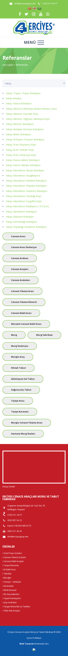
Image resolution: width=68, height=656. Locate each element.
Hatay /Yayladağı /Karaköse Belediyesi (26, 226)
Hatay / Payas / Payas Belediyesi (23, 93)
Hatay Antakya (13, 98)
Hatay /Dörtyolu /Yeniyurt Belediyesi (25, 139)
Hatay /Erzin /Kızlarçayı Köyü (21, 155)
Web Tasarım (26, 643)
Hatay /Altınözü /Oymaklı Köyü (22, 113)
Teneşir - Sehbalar (12, 581)
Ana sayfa (7, 64)
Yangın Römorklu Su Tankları (16, 606)
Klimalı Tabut (18, 367)
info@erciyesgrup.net (24, 3)
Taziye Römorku (11, 565)
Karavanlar (8, 586)
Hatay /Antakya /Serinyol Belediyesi (24, 129)
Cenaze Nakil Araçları (13, 561)
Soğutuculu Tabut (21, 389)
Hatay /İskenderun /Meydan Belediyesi (26, 185)
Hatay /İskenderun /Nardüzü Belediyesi (26, 191)
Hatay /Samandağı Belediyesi (21, 221)
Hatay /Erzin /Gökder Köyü (20, 149)
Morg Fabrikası (44, 334)
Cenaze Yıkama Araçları (14, 557)
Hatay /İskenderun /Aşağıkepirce (23, 175)
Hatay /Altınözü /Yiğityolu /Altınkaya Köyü (28, 118)
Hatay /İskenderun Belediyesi (21, 211)
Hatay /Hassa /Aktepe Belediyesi (23, 165)
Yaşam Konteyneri (12, 598)
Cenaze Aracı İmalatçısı (24, 247)
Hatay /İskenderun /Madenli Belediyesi (26, 180)
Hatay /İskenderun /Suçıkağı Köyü (23, 196)
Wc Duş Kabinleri (11, 594)
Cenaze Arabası (19, 258)
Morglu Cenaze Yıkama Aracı (26, 422)
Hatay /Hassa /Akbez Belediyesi (22, 160)
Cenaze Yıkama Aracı (22, 291)
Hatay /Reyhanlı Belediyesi (20, 216)
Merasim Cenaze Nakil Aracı (26, 323)
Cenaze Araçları (19, 269)
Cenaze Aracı (18, 236)
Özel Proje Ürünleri (12, 553)
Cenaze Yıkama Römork (24, 302)
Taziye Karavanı (20, 411)
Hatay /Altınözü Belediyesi (20, 124)
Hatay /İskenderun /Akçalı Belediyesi (25, 170)
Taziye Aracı (17, 400)
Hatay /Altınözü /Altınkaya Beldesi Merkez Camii (31, 108)
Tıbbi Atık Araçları (11, 610)
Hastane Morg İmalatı (23, 433)
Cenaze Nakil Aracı (21, 313)
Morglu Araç (18, 356)
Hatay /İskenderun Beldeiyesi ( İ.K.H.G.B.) (27, 206)
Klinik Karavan (10, 590)
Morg (14, 334)
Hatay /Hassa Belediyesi (19, 103)
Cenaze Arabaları (20, 280)
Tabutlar (7, 573)
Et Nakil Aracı (9, 569)
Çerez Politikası (34, 638)
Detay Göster (8, 486)
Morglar (7, 577)
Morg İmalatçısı (19, 345)
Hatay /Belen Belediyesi (18, 134)
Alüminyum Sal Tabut (23, 378)
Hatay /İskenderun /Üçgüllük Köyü (24, 201)
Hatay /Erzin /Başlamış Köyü (21, 144)
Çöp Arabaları (10, 602)
